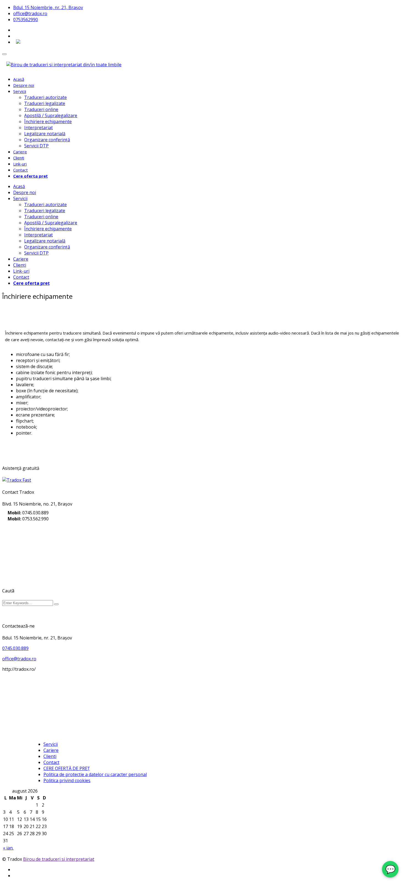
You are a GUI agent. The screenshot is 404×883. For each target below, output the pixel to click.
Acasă (18, 79)
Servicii (19, 91)
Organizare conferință (47, 140)
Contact (20, 170)
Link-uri (20, 164)
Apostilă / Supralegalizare (50, 115)
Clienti (49, 756)
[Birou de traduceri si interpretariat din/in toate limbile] (63, 65)
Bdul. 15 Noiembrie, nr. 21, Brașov (48, 7)
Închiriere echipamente (48, 121)
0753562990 (25, 19)
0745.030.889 (15, 648)
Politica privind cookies (66, 780)
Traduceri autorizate (45, 97)
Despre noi (23, 85)
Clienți (18, 158)
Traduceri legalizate (44, 103)
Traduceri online (41, 109)
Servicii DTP (36, 146)
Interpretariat (38, 128)
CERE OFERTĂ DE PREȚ (66, 768)
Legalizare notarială (44, 134)
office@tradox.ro (30, 13)
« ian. (8, 848)
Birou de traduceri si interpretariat (58, 859)
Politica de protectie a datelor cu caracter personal (95, 774)
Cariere (20, 151)
